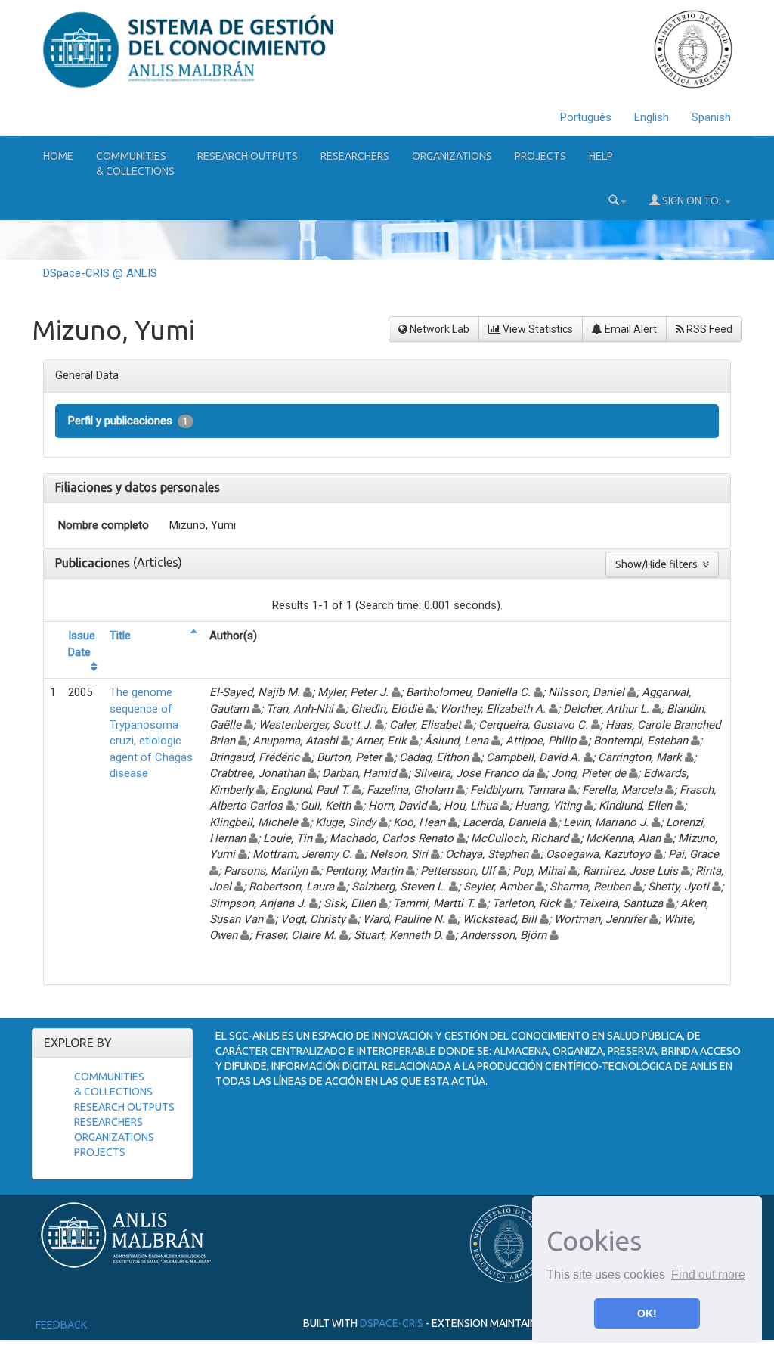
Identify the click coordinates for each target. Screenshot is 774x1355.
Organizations (452, 156)
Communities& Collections (135, 163)
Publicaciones (94, 563)
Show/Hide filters (658, 564)
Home (58, 156)
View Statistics (536, 329)
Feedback (61, 1325)
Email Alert (629, 329)
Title (120, 635)
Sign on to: (691, 200)
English (651, 117)
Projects (540, 156)
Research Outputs (247, 156)
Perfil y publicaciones (128, 420)
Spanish (711, 117)
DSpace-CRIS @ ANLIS (100, 273)
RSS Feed (708, 329)
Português (585, 117)
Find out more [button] (708, 1274)
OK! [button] (647, 1313)
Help (601, 156)
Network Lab (438, 329)
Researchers (354, 156)
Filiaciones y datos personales (137, 487)
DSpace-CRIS (391, 1323)
